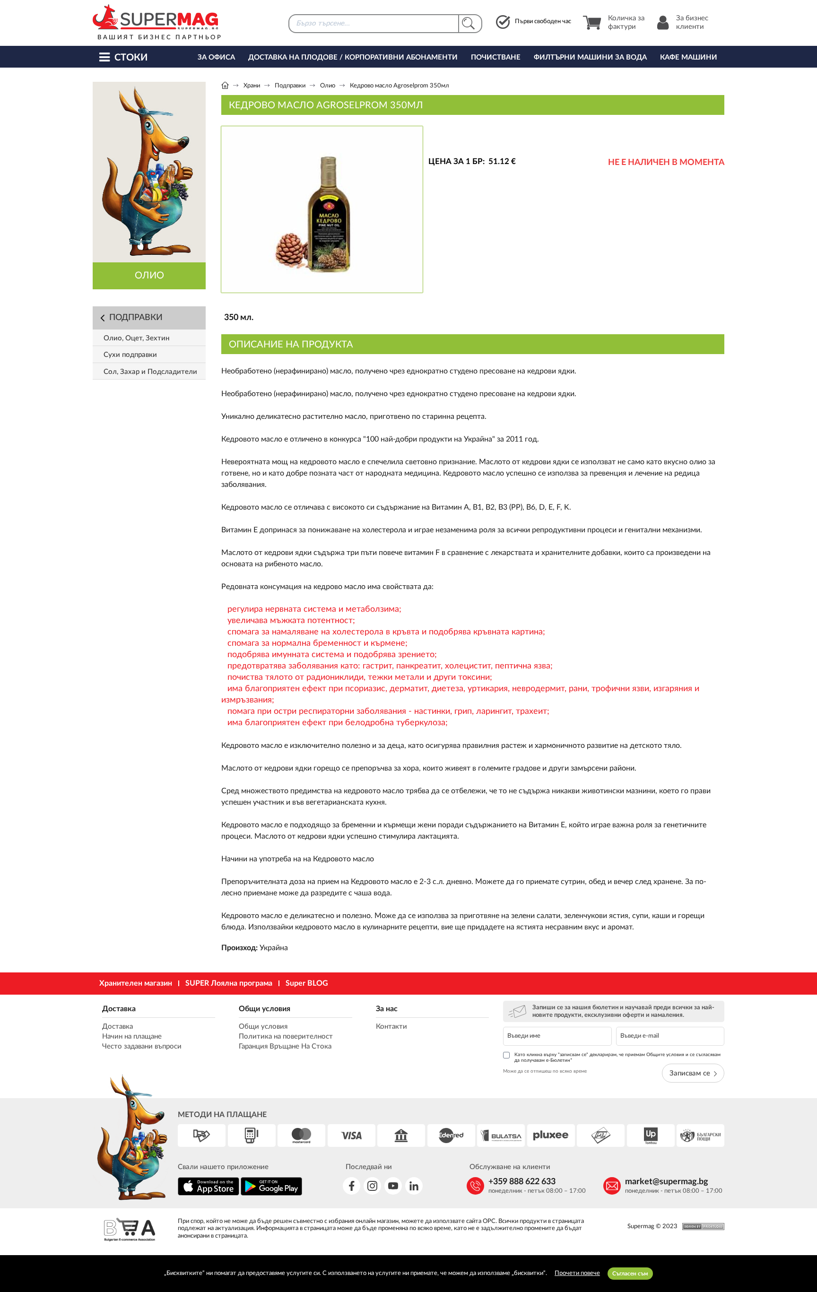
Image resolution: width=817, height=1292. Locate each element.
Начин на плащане (132, 1036)
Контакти (391, 1026)
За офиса (216, 57)
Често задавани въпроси (142, 1046)
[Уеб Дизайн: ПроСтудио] (701, 1226)
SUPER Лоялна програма (228, 983)
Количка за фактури (626, 22)
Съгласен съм (630, 1273)
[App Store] (208, 1194)
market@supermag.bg (666, 1182)
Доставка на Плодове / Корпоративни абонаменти (353, 57)
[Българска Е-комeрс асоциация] (129, 1231)
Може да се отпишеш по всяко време (545, 1071)
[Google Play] (271, 1194)
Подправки (290, 86)
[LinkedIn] (414, 1186)
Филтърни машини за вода (590, 57)
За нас (387, 1009)
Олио (327, 86)
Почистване (496, 57)
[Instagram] (372, 1186)
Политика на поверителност (286, 1036)
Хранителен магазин (135, 983)
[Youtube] (393, 1186)
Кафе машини (688, 57)
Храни (251, 86)
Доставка (119, 1009)
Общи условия (264, 1009)
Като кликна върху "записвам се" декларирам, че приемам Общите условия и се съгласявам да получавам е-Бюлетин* (617, 1057)
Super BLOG (307, 983)
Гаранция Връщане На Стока (285, 1046)
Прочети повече (577, 1273)
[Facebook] (351, 1186)
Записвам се (689, 1073)
